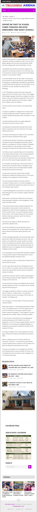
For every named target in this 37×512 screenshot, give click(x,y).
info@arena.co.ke (18, 506)
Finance (14, 32)
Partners (29, 509)
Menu (4, 10)
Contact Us (19, 509)
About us (10, 509)
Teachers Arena (12, 369)
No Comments (22, 32)
